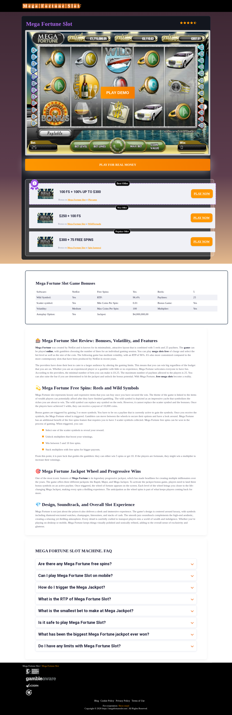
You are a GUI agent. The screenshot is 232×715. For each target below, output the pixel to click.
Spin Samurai (94, 247)
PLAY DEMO (117, 92)
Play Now (202, 193)
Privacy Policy (123, 701)
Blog (96, 701)
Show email (124, 705)
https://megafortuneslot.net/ (115, 708)
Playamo (92, 199)
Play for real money (117, 164)
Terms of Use (138, 701)
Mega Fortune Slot (77, 199)
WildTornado (94, 224)
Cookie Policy (107, 701)
